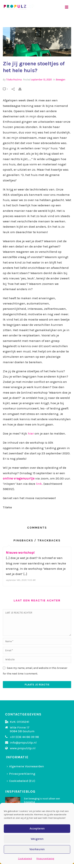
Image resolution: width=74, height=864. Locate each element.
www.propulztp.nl (22, 748)
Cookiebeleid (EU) (22, 781)
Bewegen (60, 79)
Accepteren (37, 828)
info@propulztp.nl (23, 742)
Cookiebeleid (25, 858)
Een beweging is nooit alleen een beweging (42, 800)
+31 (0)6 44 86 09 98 (24, 736)
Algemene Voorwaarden (26, 766)
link (39, 484)
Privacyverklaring (45, 858)
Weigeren (37, 839)
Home (10, 23)
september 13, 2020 (41, 79)
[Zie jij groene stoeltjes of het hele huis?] (37, 41)
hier (31, 433)
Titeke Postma (14, 79)
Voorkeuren (37, 849)
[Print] (21, 88)
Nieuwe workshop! (20, 552)
